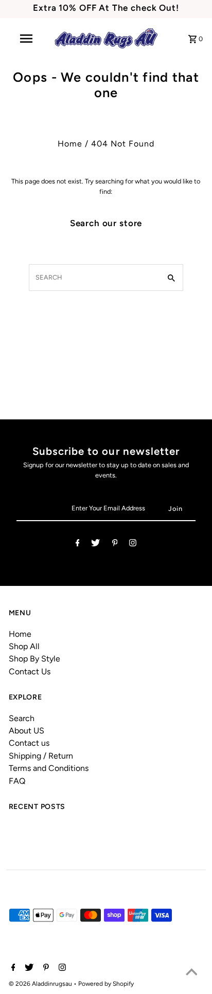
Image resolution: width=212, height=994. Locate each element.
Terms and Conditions (49, 768)
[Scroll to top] (191, 973)
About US (26, 730)
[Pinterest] (115, 544)
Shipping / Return (41, 756)
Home (70, 144)
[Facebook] (78, 544)
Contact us (29, 743)
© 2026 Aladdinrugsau (41, 983)
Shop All (24, 646)
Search (21, 718)
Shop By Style (34, 659)
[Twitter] (95, 544)
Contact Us (29, 671)
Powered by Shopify (106, 983)
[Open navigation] (27, 38)
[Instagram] (132, 544)
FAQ (17, 781)
